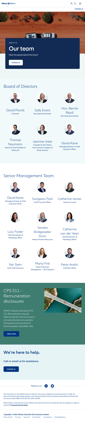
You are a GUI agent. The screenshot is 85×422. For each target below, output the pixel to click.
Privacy (18, 417)
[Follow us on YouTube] (52, 386)
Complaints (47, 417)
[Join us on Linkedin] (46, 386)
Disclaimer (36, 417)
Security (27, 417)
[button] (75, 3)
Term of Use (8, 417)
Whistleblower (60, 417)
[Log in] (72, 3)
